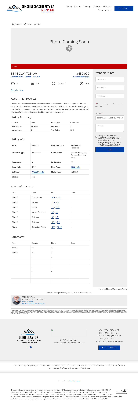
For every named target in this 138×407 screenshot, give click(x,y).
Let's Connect (109, 348)
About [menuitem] (77, 7)
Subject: (98, 113)
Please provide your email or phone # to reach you (109, 105)
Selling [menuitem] (96, 7)
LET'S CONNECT (124, 8)
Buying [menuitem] (86, 7)
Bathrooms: (18, 237)
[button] (123, 8)
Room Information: (22, 186)
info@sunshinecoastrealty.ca (33, 303)
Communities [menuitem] (104, 10)
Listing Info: (18, 139)
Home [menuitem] (69, 7)
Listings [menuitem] (106, 7)
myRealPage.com (73, 381)
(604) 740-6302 (28, 301)
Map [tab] (22, 90)
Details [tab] (14, 90)
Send (110, 149)
